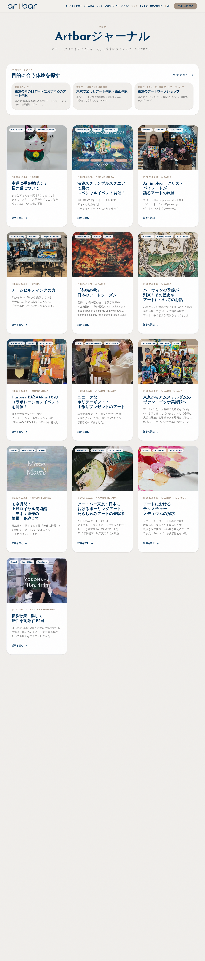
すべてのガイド (181, 75)
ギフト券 (143, 6)
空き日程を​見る (185, 6)
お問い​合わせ (156, 6)
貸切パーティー (112, 6)
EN (168, 6)
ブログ (134, 6)
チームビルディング (93, 6)
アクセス (125, 6)
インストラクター (73, 6)
